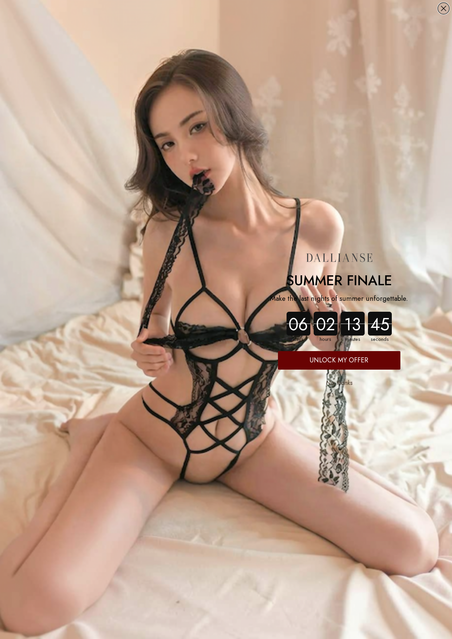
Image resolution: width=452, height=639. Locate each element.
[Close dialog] (443, 8)
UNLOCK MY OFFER (339, 360)
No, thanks (339, 383)
